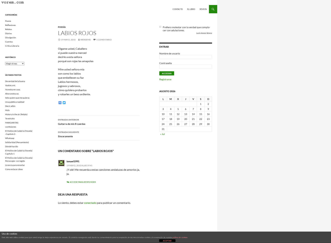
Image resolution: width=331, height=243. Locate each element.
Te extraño (10, 118)
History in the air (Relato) (16, 114)
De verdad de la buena (15, 81)
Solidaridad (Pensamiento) (17, 142)
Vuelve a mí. (10, 85)
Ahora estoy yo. (12, 93)
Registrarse (165, 79)
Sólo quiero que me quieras (17, 97)
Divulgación (10, 37)
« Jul (162, 134)
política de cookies (180, 237)
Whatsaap (9, 138)
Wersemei (85, 39)
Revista (203, 9)
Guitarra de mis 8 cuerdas (71, 121)
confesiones (10, 126)
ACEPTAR (167, 241)
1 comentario (104, 39)
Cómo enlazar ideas (14, 169)
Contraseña (165, 63)
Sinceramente (68, 134)
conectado (90, 202)
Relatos (8, 29)
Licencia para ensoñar (15, 165)
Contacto (178, 9)
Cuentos (9, 41)
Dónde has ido (11, 146)
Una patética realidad (14, 102)
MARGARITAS (11, 122)
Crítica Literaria (12, 46)
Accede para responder (83, 182)
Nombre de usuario (169, 53)
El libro (191, 9)
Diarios (8, 33)
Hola (7, 110)
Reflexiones (10, 25)
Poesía (62, 27)
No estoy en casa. (13, 89)
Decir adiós (10, 106)
